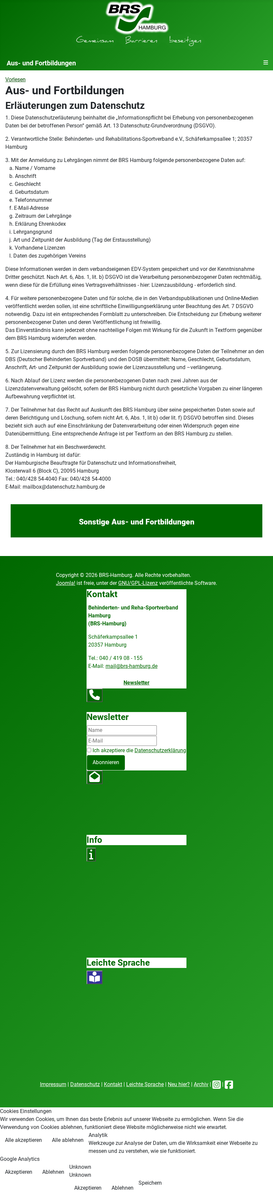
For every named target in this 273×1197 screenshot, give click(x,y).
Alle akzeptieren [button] (23, 1140)
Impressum (53, 1084)
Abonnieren (106, 762)
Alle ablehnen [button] (68, 1140)
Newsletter (136, 682)
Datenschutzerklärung (160, 750)
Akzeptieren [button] (18, 1172)
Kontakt (113, 1084)
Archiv (201, 1084)
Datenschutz (85, 1084)
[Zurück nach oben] (261, 1185)
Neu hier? (179, 1084)
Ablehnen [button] (53, 1172)
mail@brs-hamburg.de (131, 666)
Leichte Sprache (145, 1084)
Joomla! (65, 583)
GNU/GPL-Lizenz (138, 583)
